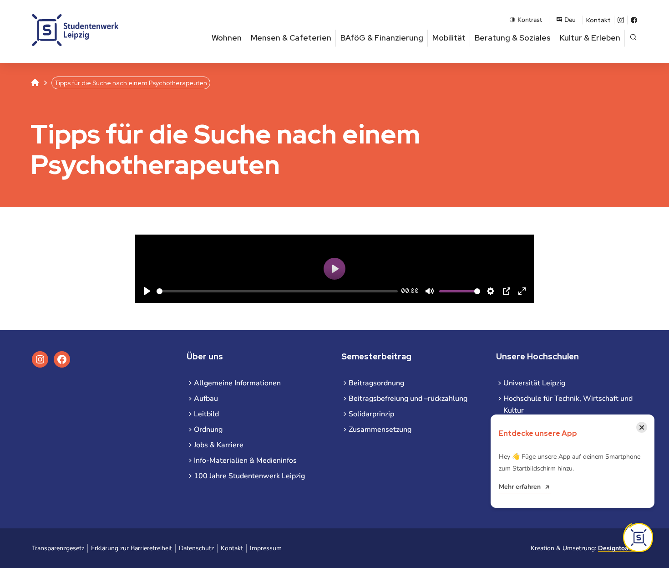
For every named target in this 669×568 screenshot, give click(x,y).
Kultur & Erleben (590, 38)
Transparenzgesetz (58, 548)
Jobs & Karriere (218, 445)
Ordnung (208, 430)
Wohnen (227, 38)
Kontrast (529, 19)
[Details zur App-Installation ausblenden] (638, 537)
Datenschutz (196, 548)
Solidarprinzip (371, 414)
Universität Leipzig (534, 383)
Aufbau (206, 399)
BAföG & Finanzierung (381, 38)
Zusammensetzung (380, 430)
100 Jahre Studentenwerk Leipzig (249, 476)
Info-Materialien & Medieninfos (245, 460)
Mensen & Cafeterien (291, 38)
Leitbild (206, 414)
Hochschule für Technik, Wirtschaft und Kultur (568, 404)
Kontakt (598, 20)
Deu (570, 19)
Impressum (266, 548)
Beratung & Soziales (513, 38)
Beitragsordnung (376, 383)
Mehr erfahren (520, 486)
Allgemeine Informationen (237, 383)
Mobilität (449, 38)
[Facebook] (634, 20)
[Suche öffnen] (633, 38)
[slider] (277, 291)
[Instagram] (621, 20)
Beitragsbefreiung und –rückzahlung (408, 399)
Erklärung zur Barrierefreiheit (131, 548)
